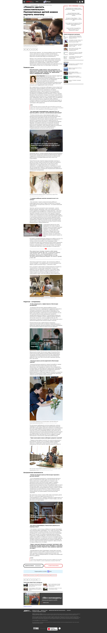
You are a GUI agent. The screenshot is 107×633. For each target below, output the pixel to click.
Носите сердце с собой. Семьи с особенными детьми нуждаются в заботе (35, 589)
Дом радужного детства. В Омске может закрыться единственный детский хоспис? (45, 144)
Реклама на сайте (35, 610)
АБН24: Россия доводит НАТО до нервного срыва (75, 68)
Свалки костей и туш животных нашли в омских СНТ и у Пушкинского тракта (73, 29)
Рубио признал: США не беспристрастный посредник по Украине (75, 73)
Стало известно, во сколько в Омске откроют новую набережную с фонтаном (73, 24)
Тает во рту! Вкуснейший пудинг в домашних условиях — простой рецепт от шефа (75, 45)
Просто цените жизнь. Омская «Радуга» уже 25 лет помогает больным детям (54, 585)
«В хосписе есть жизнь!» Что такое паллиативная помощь (55, 589)
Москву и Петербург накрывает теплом (75, 81)
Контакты (69, 610)
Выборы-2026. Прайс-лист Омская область (57, 610)
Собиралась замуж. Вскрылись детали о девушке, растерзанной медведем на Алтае (75, 37)
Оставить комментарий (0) (53, 565)
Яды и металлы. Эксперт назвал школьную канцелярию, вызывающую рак (75, 49)
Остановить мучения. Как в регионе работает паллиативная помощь (46, 516)
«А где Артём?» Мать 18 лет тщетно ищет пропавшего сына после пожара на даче (75, 57)
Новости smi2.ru (28, 606)
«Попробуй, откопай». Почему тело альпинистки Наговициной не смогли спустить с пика (76, 41)
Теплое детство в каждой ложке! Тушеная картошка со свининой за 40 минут (73, 9)
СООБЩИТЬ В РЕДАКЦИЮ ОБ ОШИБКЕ (39, 611)
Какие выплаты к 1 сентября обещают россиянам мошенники (76, 64)
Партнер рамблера (43, 628)
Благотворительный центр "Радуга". (30, 46)
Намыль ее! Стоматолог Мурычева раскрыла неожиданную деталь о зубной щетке (75, 53)
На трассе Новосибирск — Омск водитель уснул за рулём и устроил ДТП (73, 19)
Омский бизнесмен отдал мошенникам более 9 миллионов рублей (73, 14)
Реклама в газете (44, 610)
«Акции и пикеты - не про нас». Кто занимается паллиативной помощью (43, 343)
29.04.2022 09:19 (27, 5)
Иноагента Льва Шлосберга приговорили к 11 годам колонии (75, 77)
